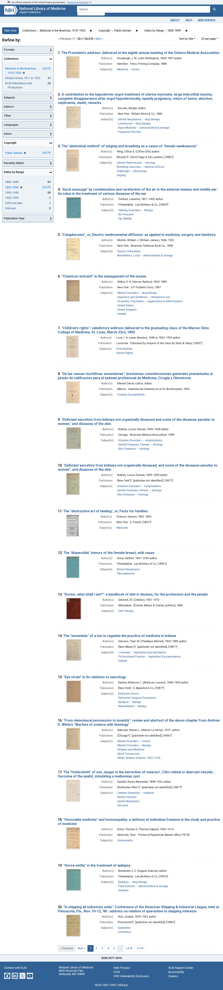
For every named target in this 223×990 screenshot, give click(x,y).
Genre (7, 133)
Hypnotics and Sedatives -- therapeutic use (143, 297)
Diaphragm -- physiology (132, 171)
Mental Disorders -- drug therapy (137, 293)
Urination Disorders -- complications (140, 440)
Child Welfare (124, 348)
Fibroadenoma (125, 573)
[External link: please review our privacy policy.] (7, 975)
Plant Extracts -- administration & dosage (143, 886)
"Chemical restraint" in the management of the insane (103, 276)
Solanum (123, 890)
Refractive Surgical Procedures (137, 697)
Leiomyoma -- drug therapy (134, 123)
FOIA (117, 972)
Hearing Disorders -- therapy (135, 210)
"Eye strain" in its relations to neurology (94, 677)
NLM (98, 985)
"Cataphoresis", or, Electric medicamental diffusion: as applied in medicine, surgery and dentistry (138, 235)
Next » (99, 38)
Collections (11, 58)
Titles (7, 115)
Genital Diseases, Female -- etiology (140, 444)
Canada (121, 313)
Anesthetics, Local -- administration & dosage (145, 255)
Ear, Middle (125, 218)
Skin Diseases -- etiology (133, 448)
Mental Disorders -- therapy (134, 745)
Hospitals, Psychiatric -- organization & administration (150, 301)
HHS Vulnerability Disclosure (131, 976)
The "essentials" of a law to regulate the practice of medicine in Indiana (119, 636)
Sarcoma (122, 805)
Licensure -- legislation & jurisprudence (142, 652)
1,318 (128, 948)
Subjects (9, 97)
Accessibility (176, 972)
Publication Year (14, 218)
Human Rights (124, 353)
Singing (121, 175)
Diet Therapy (126, 611)
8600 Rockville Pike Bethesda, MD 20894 (72, 972)
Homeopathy (125, 840)
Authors (9, 106)
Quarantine (124, 927)
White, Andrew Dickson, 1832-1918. (139, 758)
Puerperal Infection (129, 132)
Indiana (122, 660)
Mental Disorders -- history (134, 741)
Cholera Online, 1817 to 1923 (22, 78)
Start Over (10, 30)
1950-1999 (12, 197)
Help (188, 20)
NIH (105, 985)
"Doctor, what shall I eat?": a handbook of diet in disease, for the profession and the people (135, 594)
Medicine (122, 527)
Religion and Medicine (130, 749)
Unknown (10, 208)
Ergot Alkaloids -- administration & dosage (143, 127)
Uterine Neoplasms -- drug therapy (139, 119)
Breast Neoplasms (128, 569)
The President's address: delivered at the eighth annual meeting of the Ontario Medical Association (140, 53)
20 (208, 38)
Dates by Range (14, 172)
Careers (173, 976)
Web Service (206, 20)
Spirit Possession (128, 753)
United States (125, 305)
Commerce (124, 932)
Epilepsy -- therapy (129, 702)
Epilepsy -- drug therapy (132, 882)
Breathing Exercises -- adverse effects (140, 167)
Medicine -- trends (128, 69)
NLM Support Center (180, 967)
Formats (9, 49)
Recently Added (14, 163)
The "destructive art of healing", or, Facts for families (105, 511)
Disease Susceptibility (131, 394)
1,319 (140, 948)
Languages (11, 124)
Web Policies (122, 967)
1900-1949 (12, 192)
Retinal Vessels (127, 797)
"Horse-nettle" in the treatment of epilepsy (96, 865)
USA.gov (123, 985)
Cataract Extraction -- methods (135, 793)
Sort (186, 38)
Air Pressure (126, 214)
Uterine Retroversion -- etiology (136, 162)
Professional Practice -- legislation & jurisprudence (149, 656)
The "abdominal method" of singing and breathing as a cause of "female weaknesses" (129, 146)
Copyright (10, 142)
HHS (113, 985)
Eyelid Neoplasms (128, 801)
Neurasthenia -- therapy (132, 706)
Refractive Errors (128, 693)
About (175, 20)
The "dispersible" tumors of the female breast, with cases (109, 553)
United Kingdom (127, 309)
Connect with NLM (15, 967)
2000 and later (13, 203)
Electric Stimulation (129, 251)
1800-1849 (12, 182)
